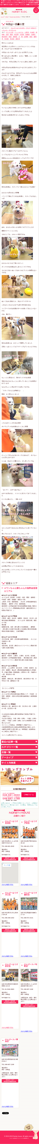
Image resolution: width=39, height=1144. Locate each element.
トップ (2, 16)
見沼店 (12, 39)
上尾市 (27, 32)
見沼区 (6, 39)
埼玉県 (16, 34)
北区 (7, 34)
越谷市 (18, 39)
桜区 (10, 37)
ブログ (6, 16)
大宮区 (22, 34)
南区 (11, 34)
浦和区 (15, 37)
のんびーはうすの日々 (15, 16)
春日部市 (4, 37)
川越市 (33, 34)
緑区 (31, 37)
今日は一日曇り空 (15, 24)
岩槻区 (27, 34)
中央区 (32, 32)
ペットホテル (19, 32)
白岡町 (26, 37)
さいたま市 (9, 32)
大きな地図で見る (7, 884)
